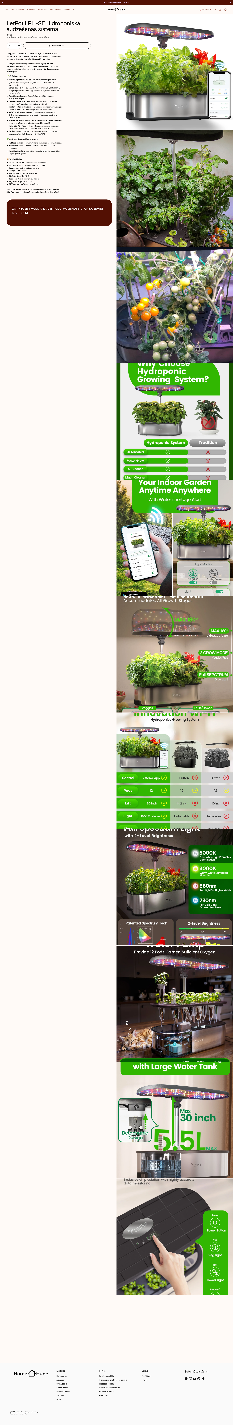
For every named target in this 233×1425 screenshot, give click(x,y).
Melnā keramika (63, 1391)
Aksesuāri (60, 1380)
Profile (145, 1380)
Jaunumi (60, 1395)
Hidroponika (61, 1376)
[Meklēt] (215, 9)
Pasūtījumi (146, 1376)
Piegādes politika (106, 1384)
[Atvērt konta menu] (220, 9)
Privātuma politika (106, 1376)
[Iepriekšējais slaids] (2, 2)
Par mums (103, 1395)
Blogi (58, 1399)
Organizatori (61, 1384)
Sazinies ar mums (106, 1391)
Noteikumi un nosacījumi (109, 1387)
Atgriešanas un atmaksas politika (113, 1380)
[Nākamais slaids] (230, 2)
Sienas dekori (62, 1387)
